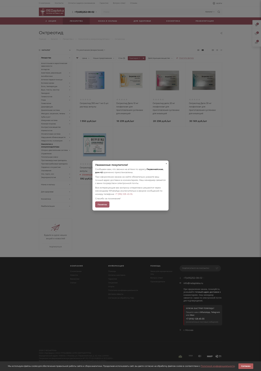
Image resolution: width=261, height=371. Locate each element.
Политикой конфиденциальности (218, 366)
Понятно (102, 204)
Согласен (246, 366)
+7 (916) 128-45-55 (123, 194)
